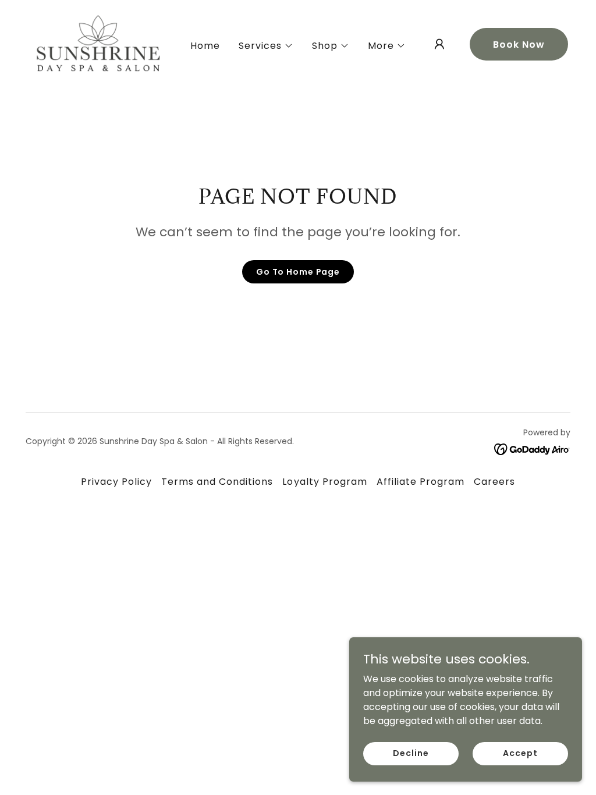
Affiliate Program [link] (420, 481)
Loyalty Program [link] (324, 481)
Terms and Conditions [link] (217, 481)
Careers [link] (494, 481)
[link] (98, 43)
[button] (266, 46)
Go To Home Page (298, 272)
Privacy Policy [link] (116, 481)
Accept (520, 753)
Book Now (519, 44)
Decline (410, 753)
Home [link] (205, 45)
